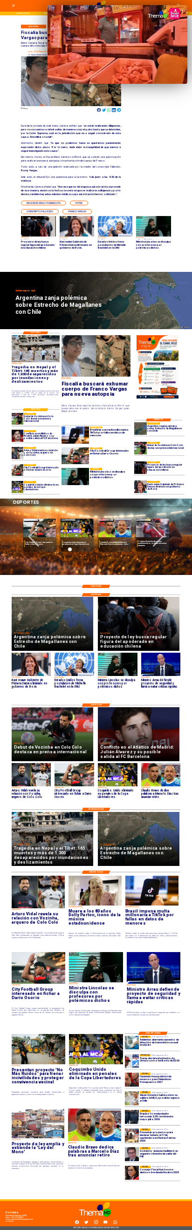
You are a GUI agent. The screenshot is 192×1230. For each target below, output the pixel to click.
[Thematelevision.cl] (13, 7)
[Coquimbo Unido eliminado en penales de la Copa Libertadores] (18, 487)
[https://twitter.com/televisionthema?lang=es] (86, 1224)
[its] (132, 1043)
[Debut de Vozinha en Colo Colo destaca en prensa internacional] (140, 448)
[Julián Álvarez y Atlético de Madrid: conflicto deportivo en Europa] (18, 436)
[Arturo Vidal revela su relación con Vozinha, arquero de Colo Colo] (18, 453)
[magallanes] (140, 428)
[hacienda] (132, 1080)
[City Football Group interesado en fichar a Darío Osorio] (18, 470)
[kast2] (140, 487)
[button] (43, 203)
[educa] (140, 467)
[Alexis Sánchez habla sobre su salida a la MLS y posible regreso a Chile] (132, 1098)
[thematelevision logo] (96, 1219)
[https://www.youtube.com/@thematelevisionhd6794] (105, 1224)
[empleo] (132, 1117)
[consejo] (132, 1173)
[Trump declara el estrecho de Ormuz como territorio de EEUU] (132, 1061)
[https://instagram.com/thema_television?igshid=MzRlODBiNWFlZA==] (96, 1224)
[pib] (132, 1154)
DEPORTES (30, 519)
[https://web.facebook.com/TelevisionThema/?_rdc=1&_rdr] (77, 1224)
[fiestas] (132, 1135)
